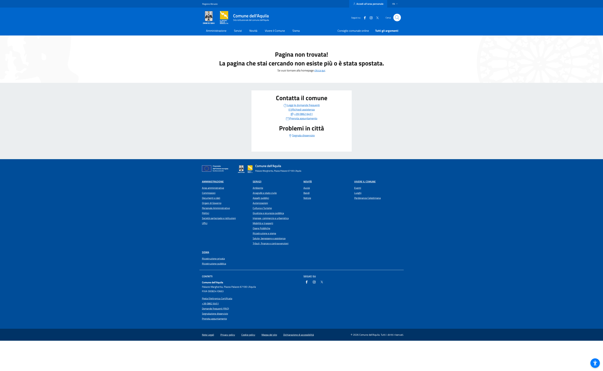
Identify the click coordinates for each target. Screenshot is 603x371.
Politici (205, 213)
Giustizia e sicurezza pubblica (268, 213)
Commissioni (209, 193)
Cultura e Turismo (262, 208)
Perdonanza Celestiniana (367, 198)
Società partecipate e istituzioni (219, 218)
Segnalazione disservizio (215, 313)
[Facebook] (363, 17)
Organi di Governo (211, 203)
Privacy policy (227, 335)
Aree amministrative (213, 188)
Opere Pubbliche (261, 228)
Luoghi (357, 193)
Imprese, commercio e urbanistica (271, 218)
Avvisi (306, 188)
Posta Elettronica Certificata (217, 298)
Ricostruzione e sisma (264, 233)
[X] (376, 17)
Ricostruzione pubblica (214, 263)
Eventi (357, 188)
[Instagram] (370, 17)
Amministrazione (213, 181)
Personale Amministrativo (216, 208)
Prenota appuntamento (214, 319)
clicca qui (319, 70)
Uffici (204, 223)
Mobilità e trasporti (263, 223)
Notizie (307, 198)
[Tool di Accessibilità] (595, 363)
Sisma (205, 252)
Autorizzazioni (260, 203)
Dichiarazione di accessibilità (298, 335)
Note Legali (208, 335)
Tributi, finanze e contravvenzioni (270, 243)
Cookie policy (248, 335)
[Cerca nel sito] (397, 17)
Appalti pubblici (261, 198)
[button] (395, 3)
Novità (307, 181)
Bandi (306, 193)
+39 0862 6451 (210, 303)
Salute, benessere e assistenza (269, 238)
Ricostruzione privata (213, 258)
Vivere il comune (365, 181)
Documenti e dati (211, 198)
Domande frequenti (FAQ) (215, 308)
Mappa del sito (269, 335)
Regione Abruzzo (210, 4)
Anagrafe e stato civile (265, 193)
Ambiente (258, 188)
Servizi (257, 181)
